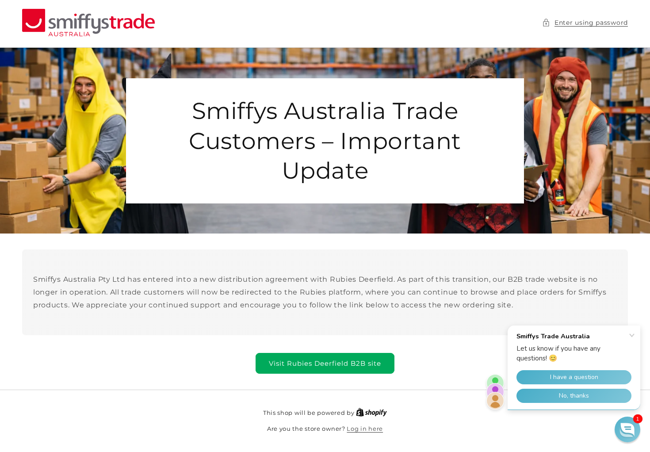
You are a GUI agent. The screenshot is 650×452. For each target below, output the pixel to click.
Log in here (365, 428)
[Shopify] (371, 412)
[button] (585, 22)
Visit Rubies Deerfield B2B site (325, 363)
